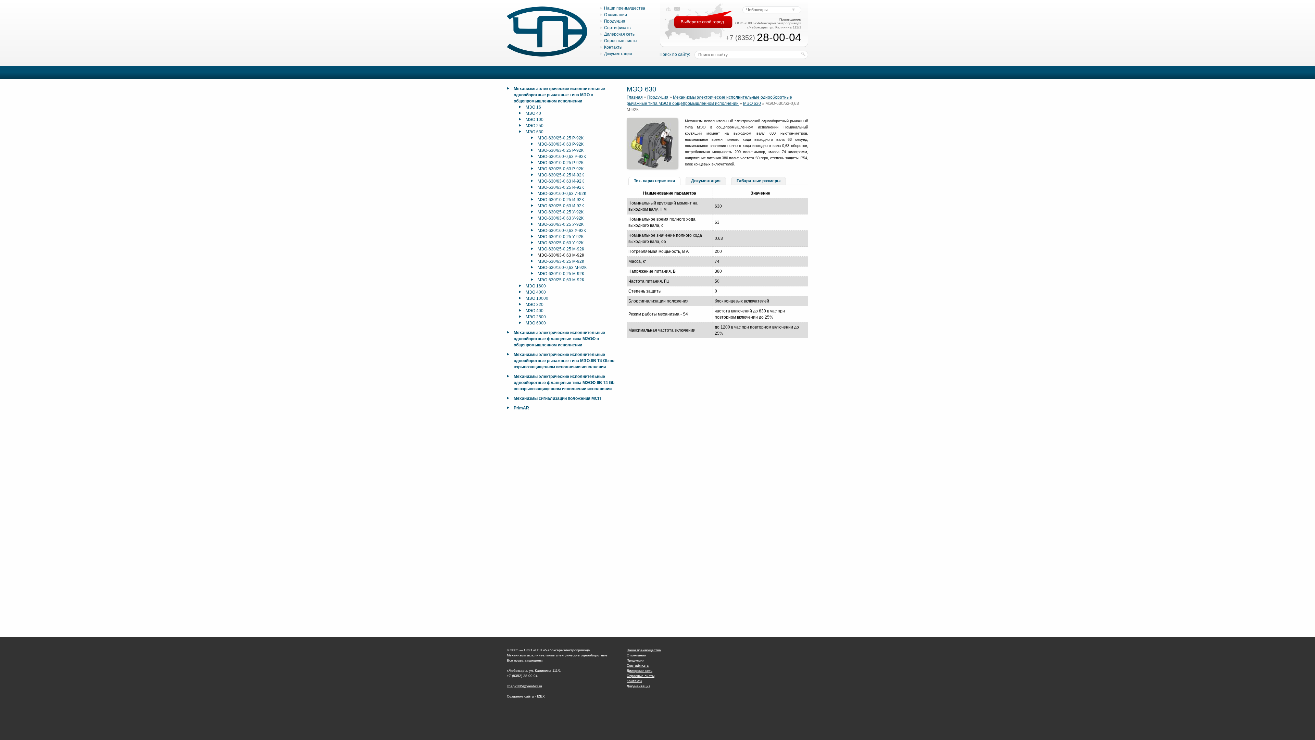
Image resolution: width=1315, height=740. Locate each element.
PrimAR (521, 408)
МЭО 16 (533, 107)
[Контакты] (677, 9)
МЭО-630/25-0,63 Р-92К (561, 168)
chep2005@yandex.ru (524, 686)
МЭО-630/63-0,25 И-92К (561, 187)
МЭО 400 (534, 310)
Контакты (613, 47)
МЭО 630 (534, 132)
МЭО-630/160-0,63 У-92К (562, 230)
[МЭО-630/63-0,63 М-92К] (652, 167)
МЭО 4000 (536, 292)
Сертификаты (617, 27)
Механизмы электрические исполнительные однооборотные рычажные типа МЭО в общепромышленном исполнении (559, 94)
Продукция (614, 21)
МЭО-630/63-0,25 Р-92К (561, 150)
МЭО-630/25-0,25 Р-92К (561, 138)
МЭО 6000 (536, 323)
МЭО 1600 (536, 286)
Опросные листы (620, 40)
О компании (615, 14)
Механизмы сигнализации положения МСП (557, 398)
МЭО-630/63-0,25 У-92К (561, 224)
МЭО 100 (534, 119)
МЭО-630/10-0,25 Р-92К (561, 162)
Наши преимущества (624, 8)
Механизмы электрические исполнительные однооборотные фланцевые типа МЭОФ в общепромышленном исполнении (559, 338)
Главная (635, 97)
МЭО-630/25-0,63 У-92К (561, 243)
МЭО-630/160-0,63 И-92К (562, 193)
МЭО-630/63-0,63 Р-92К (561, 144)
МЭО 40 (533, 113)
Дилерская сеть (619, 34)
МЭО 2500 (536, 316)
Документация (618, 53)
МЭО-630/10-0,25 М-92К (561, 273)
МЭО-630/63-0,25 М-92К (561, 261)
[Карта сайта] (668, 9)
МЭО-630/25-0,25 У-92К (561, 212)
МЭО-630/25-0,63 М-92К (561, 280)
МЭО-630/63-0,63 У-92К (561, 218)
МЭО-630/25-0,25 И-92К (561, 175)
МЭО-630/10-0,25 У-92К (561, 236)
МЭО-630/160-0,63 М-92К (562, 267)
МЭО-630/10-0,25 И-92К (561, 199)
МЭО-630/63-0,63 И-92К (561, 181)
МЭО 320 (534, 304)
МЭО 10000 (537, 298)
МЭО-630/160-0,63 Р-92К (562, 156)
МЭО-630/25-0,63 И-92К (561, 206)
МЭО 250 (534, 125)
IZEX (541, 696)
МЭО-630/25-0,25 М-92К (561, 249)
